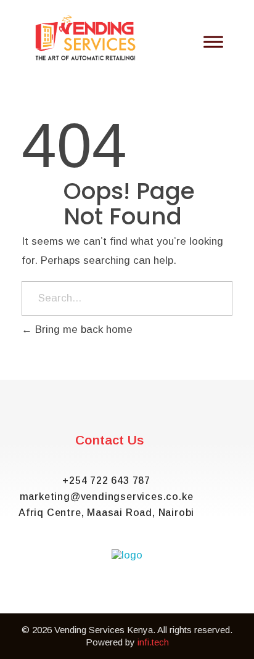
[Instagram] (127, 598)
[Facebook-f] (92, 598)
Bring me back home (82, 329)
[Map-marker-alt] (161, 598)
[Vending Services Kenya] (86, 38)
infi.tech (153, 642)
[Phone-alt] (196, 598)
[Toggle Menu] (213, 41)
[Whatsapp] (58, 598)
